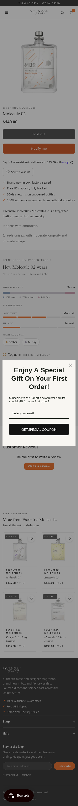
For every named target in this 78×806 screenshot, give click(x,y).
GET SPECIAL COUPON (39, 429)
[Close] (71, 365)
